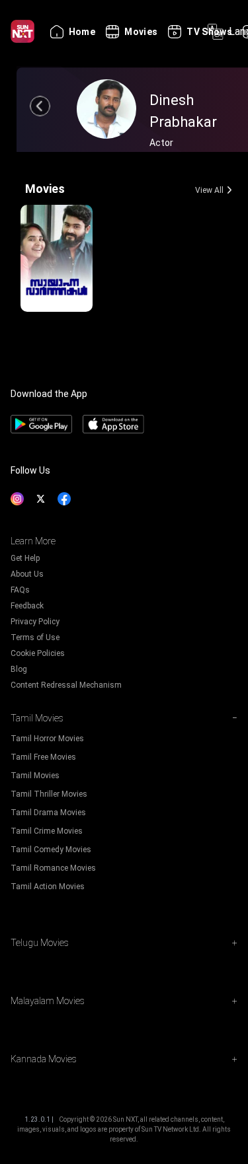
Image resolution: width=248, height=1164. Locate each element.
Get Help (25, 558)
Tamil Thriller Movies (49, 794)
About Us (27, 574)
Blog (19, 669)
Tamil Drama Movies (48, 812)
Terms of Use (35, 637)
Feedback (27, 605)
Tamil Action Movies (48, 886)
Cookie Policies (38, 653)
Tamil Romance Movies (53, 868)
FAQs (20, 590)
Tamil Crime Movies (47, 831)
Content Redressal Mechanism (66, 685)
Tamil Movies (35, 775)
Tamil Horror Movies (47, 738)
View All (209, 190)
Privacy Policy (35, 621)
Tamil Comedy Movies (51, 849)
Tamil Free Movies (43, 757)
